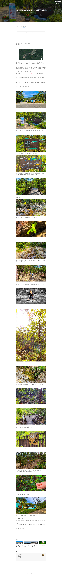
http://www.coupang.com (20, 26)
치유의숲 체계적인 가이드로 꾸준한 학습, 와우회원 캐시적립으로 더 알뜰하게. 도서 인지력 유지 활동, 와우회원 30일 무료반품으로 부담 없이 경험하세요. (31, 29)
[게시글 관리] (19, 535)
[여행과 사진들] (7, 3)
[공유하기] (18, 535)
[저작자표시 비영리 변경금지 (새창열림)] (25, 535)
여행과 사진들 (20, 554)
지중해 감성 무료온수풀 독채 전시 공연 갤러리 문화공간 (26, 33)
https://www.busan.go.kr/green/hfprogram (27, 73)
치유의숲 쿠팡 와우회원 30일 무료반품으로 (24, 27)
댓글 (17, 551)
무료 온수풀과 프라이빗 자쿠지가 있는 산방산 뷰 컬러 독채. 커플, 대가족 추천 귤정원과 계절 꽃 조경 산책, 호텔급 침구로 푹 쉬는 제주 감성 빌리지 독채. (31, 35)
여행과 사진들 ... (20, 555)
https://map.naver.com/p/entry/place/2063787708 (24, 32)
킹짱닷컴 (31, 572)
